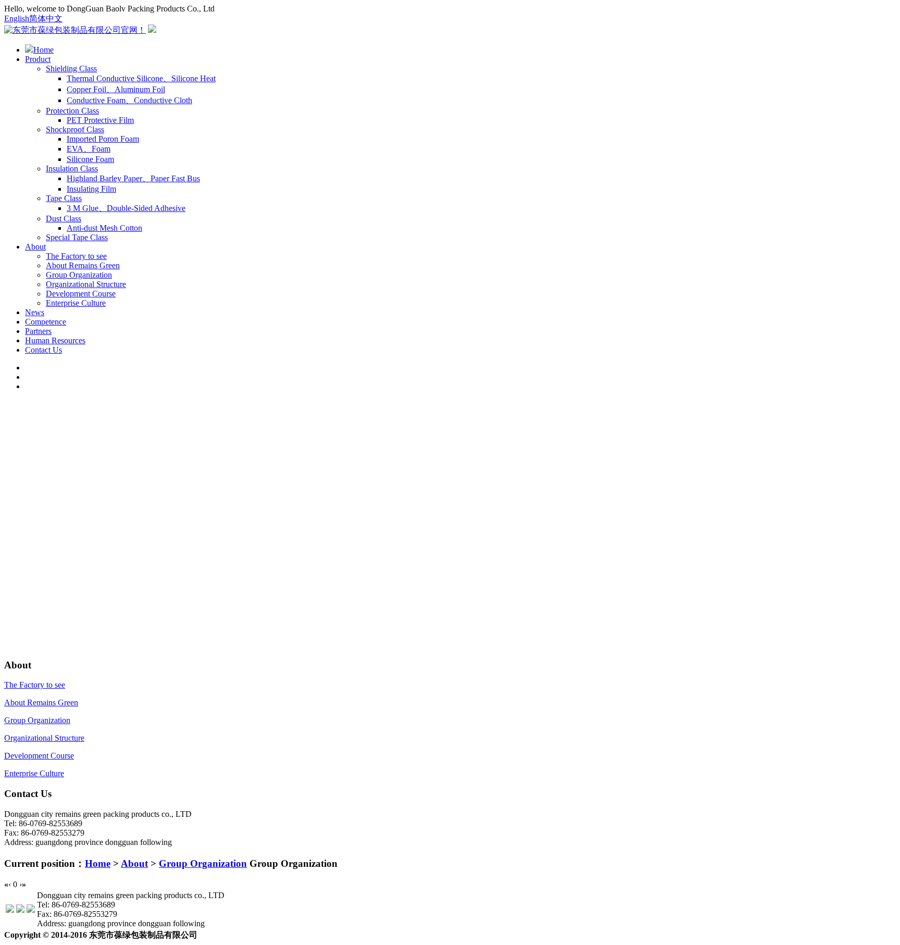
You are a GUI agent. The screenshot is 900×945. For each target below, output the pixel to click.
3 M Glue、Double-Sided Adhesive (126, 208)
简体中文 (46, 18)
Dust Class (63, 218)
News (34, 312)
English (16, 18)
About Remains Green (83, 265)
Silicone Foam (90, 159)
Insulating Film (91, 188)
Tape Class (64, 198)
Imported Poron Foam (103, 138)
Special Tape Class (77, 237)
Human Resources (55, 340)
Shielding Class (71, 68)
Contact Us (43, 349)
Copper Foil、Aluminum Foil (116, 89)
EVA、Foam (88, 148)
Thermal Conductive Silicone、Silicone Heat (141, 78)
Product (38, 59)
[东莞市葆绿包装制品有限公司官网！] (75, 30)
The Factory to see (76, 256)
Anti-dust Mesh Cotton (104, 227)
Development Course (81, 293)
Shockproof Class (75, 129)
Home (43, 49)
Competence (45, 321)
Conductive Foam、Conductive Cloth (129, 100)
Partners (38, 331)
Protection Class (72, 110)
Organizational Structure (86, 284)
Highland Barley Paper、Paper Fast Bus (133, 178)
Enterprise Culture (76, 303)
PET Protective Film (100, 120)
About (35, 246)
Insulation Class (72, 168)
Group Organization (79, 274)
